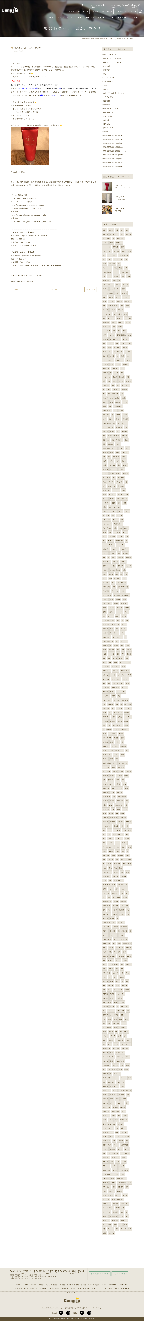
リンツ (128, 448)
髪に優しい (106, 1115)
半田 (104, 616)
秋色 (121, 394)
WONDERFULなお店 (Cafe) (113, 147)
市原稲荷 (110, 704)
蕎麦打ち (105, 981)
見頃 (120, 868)
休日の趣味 (123, 927)
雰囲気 (104, 1233)
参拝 (110, 406)
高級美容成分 (115, 1111)
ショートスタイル (108, 284)
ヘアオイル (117, 830)
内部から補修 (119, 540)
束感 (129, 1183)
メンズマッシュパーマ (109, 885)
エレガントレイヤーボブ (121, 729)
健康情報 (106, 101)
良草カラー (107, 89)
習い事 (120, 721)
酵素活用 (123, 746)
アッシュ (105, 599)
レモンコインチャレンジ (122, 1136)
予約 (128, 914)
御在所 (104, 733)
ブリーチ (105, 499)
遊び (124, 952)
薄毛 (119, 1115)
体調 (127, 1187)
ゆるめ (116, 373)
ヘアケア (118, 297)
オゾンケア (106, 1199)
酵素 (124, 331)
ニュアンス (128, 318)
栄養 (111, 742)
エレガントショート (108, 620)
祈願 (111, 1061)
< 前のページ (17, 290)
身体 (127, 834)
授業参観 (105, 956)
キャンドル (113, 1094)
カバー (110, 830)
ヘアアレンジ (118, 259)
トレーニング (106, 331)
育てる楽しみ (106, 1048)
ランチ (116, 272)
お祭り (112, 692)
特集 (104, 843)
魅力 (120, 268)
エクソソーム (123, 763)
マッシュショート (108, 427)
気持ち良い (115, 893)
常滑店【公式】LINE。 (102, 11)
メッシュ (125, 284)
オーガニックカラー (108, 1057)
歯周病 (104, 805)
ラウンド (112, 675)
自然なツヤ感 (122, 1183)
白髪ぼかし (106, 1157)
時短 (119, 943)
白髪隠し (110, 838)
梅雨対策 (105, 1015)
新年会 (126, 775)
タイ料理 (105, 998)
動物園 (110, 347)
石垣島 (116, 645)
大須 (118, 650)
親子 (115, 977)
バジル (116, 1044)
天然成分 (110, 444)
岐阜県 (104, 494)
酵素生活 (120, 822)
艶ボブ (104, 608)
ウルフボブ (121, 478)
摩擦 (129, 675)
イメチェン (117, 578)
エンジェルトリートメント (110, 1078)
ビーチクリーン (122, 423)
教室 (119, 553)
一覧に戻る (53, 290)
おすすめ (116, 251)
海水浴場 (109, 729)
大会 (123, 276)
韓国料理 (118, 402)
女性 (116, 230)
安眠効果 (115, 927)
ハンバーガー (115, 1157)
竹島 (104, 381)
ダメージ (123, 1229)
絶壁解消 (119, 301)
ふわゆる (125, 364)
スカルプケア (120, 238)
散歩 (119, 465)
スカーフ (120, 536)
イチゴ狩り (106, 591)
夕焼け (117, 742)
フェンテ (121, 1166)
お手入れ (120, 310)
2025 (110, 805)
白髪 (121, 305)
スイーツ (119, 612)
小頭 (127, 826)
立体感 (125, 347)
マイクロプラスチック (109, 423)
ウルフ (104, 297)
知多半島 (124, 389)
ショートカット (107, 603)
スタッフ (105, 402)
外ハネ (111, 297)
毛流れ (128, 305)
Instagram (106, 1036)
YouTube (110, 843)
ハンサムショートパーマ (110, 448)
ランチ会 (111, 608)
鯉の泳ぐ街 (113, 1216)
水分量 (125, 1195)
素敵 (111, 599)
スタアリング (106, 1170)
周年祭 (122, 754)
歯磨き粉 (110, 985)
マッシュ (105, 289)
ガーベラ (123, 1078)
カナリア (118, 960)
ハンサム (111, 335)
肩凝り (120, 1149)
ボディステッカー (108, 847)
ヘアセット (113, 935)
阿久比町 (105, 721)
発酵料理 (119, 1191)
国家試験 (121, 377)
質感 (120, 511)
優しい (126, 440)
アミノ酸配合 (106, 1065)
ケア (129, 1229)
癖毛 (123, 654)
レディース (106, 1178)
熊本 (116, 759)
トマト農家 (106, 687)
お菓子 (125, 465)
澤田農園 (121, 977)
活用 (121, 872)
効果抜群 (105, 792)
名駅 (123, 650)
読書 (113, 515)
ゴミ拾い (128, 343)
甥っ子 (113, 1036)
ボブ (121, 234)
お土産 (104, 654)
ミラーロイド (108, 81)
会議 (104, 780)
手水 (120, 528)
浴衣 (104, 343)
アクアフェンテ (119, 1208)
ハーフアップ (124, 1006)
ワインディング (123, 255)
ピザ (110, 977)
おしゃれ (127, 838)
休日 (125, 268)
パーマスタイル (107, 595)
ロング (104, 263)
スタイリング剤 (107, 738)
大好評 (128, 872)
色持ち (104, 1191)
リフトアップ (106, 906)
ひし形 (121, 658)
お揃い (113, 557)
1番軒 (112, 1099)
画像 (121, 1065)
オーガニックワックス (120, 939)
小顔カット (106, 385)
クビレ (104, 650)
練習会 (116, 603)
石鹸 (104, 557)
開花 (110, 868)
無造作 (104, 335)
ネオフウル (121, 922)
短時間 (126, 788)
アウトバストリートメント (110, 1174)
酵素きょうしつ (122, 885)
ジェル (112, 1006)
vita (116, 1031)
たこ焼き (105, 633)
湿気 (111, 1136)
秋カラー (105, 452)
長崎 (124, 864)
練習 (119, 696)
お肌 (104, 1082)
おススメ (118, 284)
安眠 (109, 897)
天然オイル (106, 1111)
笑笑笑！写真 (108, 128)
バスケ (111, 889)
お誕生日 (124, 985)
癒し (118, 431)
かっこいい (123, 889)
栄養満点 (120, 1187)
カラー (108, 389)
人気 (125, 259)
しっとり (110, 859)
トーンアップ (127, 943)
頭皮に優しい (106, 1187)
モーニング (106, 767)
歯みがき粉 (106, 809)
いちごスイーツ (107, 524)
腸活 (119, 331)
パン (116, 641)
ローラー (114, 1166)
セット (104, 1031)
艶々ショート (119, 360)
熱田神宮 (105, 1061)
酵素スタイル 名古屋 (110, 108)
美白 (128, 910)
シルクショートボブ (115, 507)
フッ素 (117, 985)
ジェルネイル (106, 280)
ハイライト (117, 347)
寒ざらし (105, 1216)
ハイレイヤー (106, 943)
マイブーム (111, 1010)
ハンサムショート (115, 339)
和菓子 (117, 616)
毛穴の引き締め (107, 1027)
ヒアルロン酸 (119, 948)
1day (116, 859)
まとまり (118, 364)
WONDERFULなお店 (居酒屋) (113, 155)
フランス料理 (106, 587)
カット (105, 74)
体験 (111, 981)
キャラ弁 (128, 964)
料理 (123, 780)
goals (123, 1111)
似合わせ (128, 381)
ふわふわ (115, 561)
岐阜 (129, 251)
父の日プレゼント (113, 305)
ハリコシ (119, 515)
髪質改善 (106, 70)
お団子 (122, 368)
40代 (121, 230)
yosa (120, 1019)
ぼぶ (127, 893)
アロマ (110, 276)
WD (127, 750)
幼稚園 (111, 969)
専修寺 (113, 696)
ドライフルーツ (121, 582)
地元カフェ (111, 318)
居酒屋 (120, 717)
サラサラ (110, 540)
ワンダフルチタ (113, 964)
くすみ (115, 1170)
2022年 (114, 322)
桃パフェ (118, 1195)
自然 (127, 981)
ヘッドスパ (112, 536)
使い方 (104, 880)
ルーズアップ (106, 490)
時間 (109, 683)
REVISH (123, 591)
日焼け (104, 1040)
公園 (111, 629)
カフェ (115, 381)
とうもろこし (124, 1204)
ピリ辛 (112, 998)
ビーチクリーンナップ (109, 922)
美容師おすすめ (107, 1145)
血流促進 (115, 906)
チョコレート (120, 1082)
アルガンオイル (107, 939)
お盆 (111, 1052)
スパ (104, 897)
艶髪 (111, 242)
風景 (121, 969)
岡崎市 (117, 981)
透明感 (104, 612)
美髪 (127, 620)
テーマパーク (118, 352)
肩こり (104, 813)
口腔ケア (112, 1149)
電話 (117, 1099)
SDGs (105, 85)
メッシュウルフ (118, 880)
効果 (124, 599)
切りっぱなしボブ (113, 394)
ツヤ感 (104, 1120)
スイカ (121, 381)
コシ (109, 834)
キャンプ (105, 431)
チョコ (121, 448)
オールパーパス (107, 754)
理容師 (115, 377)
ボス (115, 410)
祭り (113, 582)
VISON (124, 666)
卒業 (110, 880)
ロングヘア (127, 301)
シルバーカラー (107, 700)
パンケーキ (115, 591)
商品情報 (30, 282)
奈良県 (126, 725)
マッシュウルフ (117, 725)
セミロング (116, 389)
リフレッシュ (106, 1204)
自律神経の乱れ (107, 901)
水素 (111, 1162)
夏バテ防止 (125, 1048)
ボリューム (118, 838)
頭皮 (121, 373)
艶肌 (115, 1027)
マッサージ (106, 893)
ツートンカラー (117, 637)
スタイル (111, 1233)
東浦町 (116, 738)
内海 (104, 394)
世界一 (104, 948)
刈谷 (104, 704)
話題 (113, 385)
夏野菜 (122, 356)
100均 (129, 276)
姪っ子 (119, 1036)
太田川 (113, 717)
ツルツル (105, 570)
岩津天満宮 (123, 1132)
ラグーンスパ (106, 927)
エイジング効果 (107, 952)
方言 (129, 864)
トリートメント (108, 77)
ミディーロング (121, 692)
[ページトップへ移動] (131, 1274)
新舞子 (112, 918)
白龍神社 (105, 675)
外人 (110, 712)
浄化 (104, 985)
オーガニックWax (108, 1208)
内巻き (117, 293)
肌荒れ (116, 872)
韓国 (116, 969)
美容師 (111, 851)
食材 (104, 838)
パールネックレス (108, 1132)
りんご (122, 633)
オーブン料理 (119, 1040)
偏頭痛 (116, 901)
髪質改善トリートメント (110, 511)
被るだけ (105, 931)
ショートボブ (106, 247)
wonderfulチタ (119, 1061)
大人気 (128, 322)
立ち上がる (122, 1027)
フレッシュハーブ (125, 1044)
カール (104, 419)
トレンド (105, 242)
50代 (112, 1178)
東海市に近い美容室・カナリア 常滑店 (26, 275)
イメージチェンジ (108, 360)
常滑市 (122, 247)
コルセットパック (117, 788)
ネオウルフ (116, 457)
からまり (105, 1149)
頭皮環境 (115, 1212)
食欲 (114, 1187)
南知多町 (127, 712)
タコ (127, 1216)
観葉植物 (105, 1099)
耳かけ (115, 280)
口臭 (113, 809)
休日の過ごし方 (107, 272)
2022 (104, 318)
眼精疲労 (123, 901)
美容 (115, 1002)
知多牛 (124, 1157)
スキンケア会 (114, 1015)
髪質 (115, 1225)
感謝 (104, 990)
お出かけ (106, 120)
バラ (120, 1069)
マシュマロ (122, 817)
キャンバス (106, 708)
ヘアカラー (113, 469)
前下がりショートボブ (109, 566)
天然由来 (112, 1183)
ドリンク (112, 553)
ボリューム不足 (123, 1170)
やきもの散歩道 (122, 931)
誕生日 (113, 503)
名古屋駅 (105, 817)
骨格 (104, 830)
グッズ (112, 1103)
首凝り (111, 813)
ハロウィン (112, 465)
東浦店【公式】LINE (126, 11)
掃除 (116, 1132)
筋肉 (129, 847)
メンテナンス (106, 561)
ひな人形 (120, 1124)
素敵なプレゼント (117, 440)
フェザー (125, 679)
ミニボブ (118, 415)
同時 (115, 528)
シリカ (117, 1162)
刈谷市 (125, 402)
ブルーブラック (107, 528)
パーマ (110, 259)
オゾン (104, 536)
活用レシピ (106, 746)
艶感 (114, 331)
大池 (109, 910)
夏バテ (110, 1044)
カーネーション (112, 1069)
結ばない (111, 612)
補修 (127, 1103)
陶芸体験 (105, 742)
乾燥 (118, 654)
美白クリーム (106, 796)
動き (119, 503)
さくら (104, 574)
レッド (125, 532)
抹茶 (114, 796)
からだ (117, 780)
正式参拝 (128, 557)
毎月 (113, 708)
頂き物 (117, 452)
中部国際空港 (122, 796)
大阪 (114, 587)
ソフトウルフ (106, 876)
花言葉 (126, 1069)
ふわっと (105, 553)
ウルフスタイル (107, 1002)
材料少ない (113, 817)
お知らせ (119, 775)
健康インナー (124, 1015)
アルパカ (105, 1073)
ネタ (128, 1010)
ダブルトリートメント (123, 1057)
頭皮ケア (123, 1128)
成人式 (104, 532)
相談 (116, 1229)
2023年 (126, 528)
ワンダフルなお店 (123, 587)
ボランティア (106, 1141)
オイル (112, 792)
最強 (116, 343)
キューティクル (107, 1225)
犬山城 (111, 574)
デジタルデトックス (117, 1199)
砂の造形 (112, 956)
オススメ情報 (108, 97)
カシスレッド (106, 771)
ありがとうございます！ (110, 763)
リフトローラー (119, 805)
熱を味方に (123, 1220)
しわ (125, 1036)
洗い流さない (119, 750)
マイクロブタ (125, 385)
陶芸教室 (105, 645)
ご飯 (115, 268)
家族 (121, 964)
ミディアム (112, 263)
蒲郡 (128, 377)
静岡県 (104, 889)
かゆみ (117, 851)
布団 (124, 503)
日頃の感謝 (121, 956)
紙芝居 (112, 801)
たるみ (110, 1019)
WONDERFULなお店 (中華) (112, 143)
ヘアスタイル (114, 234)
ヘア (119, 263)
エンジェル (127, 708)
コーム (125, 809)
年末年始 (105, 775)
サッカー (128, 1040)
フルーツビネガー (118, 683)
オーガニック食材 (108, 1195)
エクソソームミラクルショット (114, 93)
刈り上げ (105, 473)
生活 (114, 943)
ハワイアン (127, 717)
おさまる (124, 293)
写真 (128, 1094)
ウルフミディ (106, 671)
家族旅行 (119, 998)
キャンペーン (111, 486)
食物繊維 (120, 855)
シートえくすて (119, 1052)
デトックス (116, 1023)
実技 (129, 335)
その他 (105, 131)
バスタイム (106, 1220)
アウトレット (114, 633)
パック (124, 1023)
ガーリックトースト (125, 1090)
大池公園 (105, 692)
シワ (104, 1019)
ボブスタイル (106, 637)
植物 (110, 578)
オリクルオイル (124, 1153)
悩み (104, 1229)
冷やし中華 (116, 1048)
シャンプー (127, 352)
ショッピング (124, 549)
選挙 (104, 540)
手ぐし (115, 658)
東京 (109, 662)
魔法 (104, 436)
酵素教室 (115, 247)
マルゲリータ (115, 687)
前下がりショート (125, 662)
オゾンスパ (117, 1073)
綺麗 (109, 457)
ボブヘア (128, 360)
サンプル (121, 1002)
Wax (114, 326)
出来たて (105, 1094)
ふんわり (119, 318)
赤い (129, 1078)
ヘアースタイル (107, 314)
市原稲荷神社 (118, 406)
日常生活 (106, 124)
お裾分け (124, 436)
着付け (104, 964)
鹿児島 (124, 624)
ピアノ (111, 1120)
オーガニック (106, 326)
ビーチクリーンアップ (109, 1124)
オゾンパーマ (108, 66)
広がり (125, 1115)
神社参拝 (110, 780)
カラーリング (106, 478)
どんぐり (125, 419)
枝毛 (129, 830)
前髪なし (121, 322)
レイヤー (110, 616)
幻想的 (111, 1040)
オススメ (105, 339)
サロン (124, 251)
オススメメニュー (108, 784)
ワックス (110, 343)
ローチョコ (106, 679)
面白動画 (115, 1107)
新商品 (116, 826)
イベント (105, 759)
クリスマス (121, 486)
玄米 (104, 725)
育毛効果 (128, 948)
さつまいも (120, 1103)
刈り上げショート (115, 473)
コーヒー (105, 1136)
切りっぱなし (118, 314)
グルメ (126, 612)
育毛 (121, 1212)
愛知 (114, 1141)
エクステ (128, 822)
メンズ (104, 578)
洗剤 (111, 364)
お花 (121, 973)
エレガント (106, 666)
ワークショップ (116, 679)
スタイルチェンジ (108, 641)
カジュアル (106, 696)
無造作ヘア (106, 368)
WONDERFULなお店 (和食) (112, 135)
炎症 (123, 851)
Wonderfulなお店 (115, 570)
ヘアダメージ (118, 712)
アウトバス (126, 297)
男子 (116, 889)
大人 (104, 486)
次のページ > (90, 290)
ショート (105, 234)
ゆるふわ (116, 276)
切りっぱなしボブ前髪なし (122, 595)
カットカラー (120, 994)
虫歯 (127, 801)
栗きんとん (106, 440)
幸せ (104, 683)
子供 (104, 276)
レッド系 (128, 771)
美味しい (105, 373)
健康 (104, 444)
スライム (105, 1103)
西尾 (109, 381)
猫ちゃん (115, 1065)
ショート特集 (124, 906)
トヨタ (104, 868)
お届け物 (105, 310)
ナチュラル (115, 368)
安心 (120, 1225)
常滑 (111, 402)
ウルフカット (122, 675)
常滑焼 (122, 738)
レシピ (121, 733)
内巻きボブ (106, 549)
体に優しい (121, 767)
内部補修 (105, 1183)
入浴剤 (117, 398)
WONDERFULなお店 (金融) (112, 166)
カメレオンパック (113, 1153)
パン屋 (105, 301)
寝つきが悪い (116, 897)
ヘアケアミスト (121, 1178)
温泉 (121, 645)
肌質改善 (125, 553)
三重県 (128, 645)
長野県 (128, 1065)
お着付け (118, 784)
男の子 (104, 969)
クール (128, 683)
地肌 (104, 859)
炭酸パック (106, 788)
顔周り (129, 650)
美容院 (111, 1031)
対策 (115, 1019)
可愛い (124, 289)
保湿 (124, 830)
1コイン (126, 1149)
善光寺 (124, 490)
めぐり (104, 851)
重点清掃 (118, 599)
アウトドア (117, 952)
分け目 (121, 1216)
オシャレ (115, 520)
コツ (104, 259)
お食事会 (127, 608)
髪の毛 (112, 499)
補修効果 (105, 1052)
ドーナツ (119, 792)
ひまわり (115, 973)
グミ (104, 1010)
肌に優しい (123, 1120)
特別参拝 (121, 914)
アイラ (104, 977)
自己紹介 (110, 960)
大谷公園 (115, 876)
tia (121, 1031)
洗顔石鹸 (121, 910)
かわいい (109, 864)
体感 (127, 1141)
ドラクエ (123, 1099)
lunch (104, 662)
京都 (125, 574)
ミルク (116, 1145)
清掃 (121, 520)
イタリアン (106, 717)
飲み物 (113, 855)
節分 (127, 536)
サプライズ (106, 503)
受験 (116, 1128)
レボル (122, 1086)
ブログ (125, 960)
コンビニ (105, 1086)
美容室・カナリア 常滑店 (18, 282)
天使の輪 (105, 356)
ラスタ (128, 973)
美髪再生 (105, 822)
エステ (127, 1019)
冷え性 (124, 1162)
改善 (109, 658)
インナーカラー (124, 272)
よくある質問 (108, 116)
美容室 (111, 230)
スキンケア (120, 801)
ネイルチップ (118, 990)
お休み (112, 775)
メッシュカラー (107, 352)
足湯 (109, 1023)
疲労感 (125, 897)
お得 (125, 482)
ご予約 (116, 754)
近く (104, 1069)
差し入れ (123, 629)
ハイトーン (115, 549)
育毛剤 (104, 406)
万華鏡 (125, 415)
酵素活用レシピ (108, 112)
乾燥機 (104, 507)
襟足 (124, 570)
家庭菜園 (105, 994)
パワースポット (112, 255)
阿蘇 (111, 759)
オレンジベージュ (108, 398)
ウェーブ (111, 301)
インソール (117, 532)
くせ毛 (122, 1174)
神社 (104, 255)
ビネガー (124, 687)
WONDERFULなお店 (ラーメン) (114, 151)
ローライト (116, 490)
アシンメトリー (107, 872)
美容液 (124, 398)
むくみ (117, 847)
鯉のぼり (105, 918)
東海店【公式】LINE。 (78, 11)
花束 (104, 457)
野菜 (109, 725)
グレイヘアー (120, 545)
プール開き (106, 322)
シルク (129, 356)
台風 (125, 427)
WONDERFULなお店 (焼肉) (112, 158)
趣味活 (126, 721)
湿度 (104, 347)
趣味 (116, 813)
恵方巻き (112, 822)
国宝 (116, 574)
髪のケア (105, 935)
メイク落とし (106, 914)
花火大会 (125, 339)
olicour (122, 1107)
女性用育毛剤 (124, 1145)
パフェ (121, 771)
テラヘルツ (106, 1166)
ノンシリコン (106, 377)
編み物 (122, 813)
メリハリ (115, 671)
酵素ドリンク (118, 524)
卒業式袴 (120, 566)
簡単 (104, 305)
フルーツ (119, 708)
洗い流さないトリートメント (111, 624)
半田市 (124, 616)
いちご (115, 910)
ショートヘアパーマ (108, 545)
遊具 (116, 629)
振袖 (124, 784)
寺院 (127, 658)
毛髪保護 (105, 1006)
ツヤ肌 (111, 948)
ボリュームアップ (108, 482)
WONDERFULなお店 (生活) (112, 162)
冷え (116, 1120)
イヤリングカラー (123, 494)
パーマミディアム (108, 293)
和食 (118, 620)
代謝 (107, 515)
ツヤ (125, 1225)
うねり (104, 712)
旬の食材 (115, 1204)
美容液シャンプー (108, 1128)
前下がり (123, 561)
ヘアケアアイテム (118, 834)
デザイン (110, 1229)
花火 (125, 314)
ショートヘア (106, 520)
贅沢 (111, 452)
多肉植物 (124, 431)
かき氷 (112, 356)
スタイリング (115, 666)
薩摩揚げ (105, 629)
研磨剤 (119, 809)
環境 (116, 704)
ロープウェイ (113, 733)
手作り (111, 419)
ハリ (104, 834)
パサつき (111, 654)
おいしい (112, 310)
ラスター (121, 935)
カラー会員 (118, 482)
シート (128, 855)
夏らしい (119, 608)
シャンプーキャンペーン (121, 700)
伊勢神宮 (120, 557)
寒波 (110, 532)
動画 (121, 893)
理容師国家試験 (121, 335)
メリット (127, 511)
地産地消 (111, 1191)
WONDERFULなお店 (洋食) (112, 139)
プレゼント (123, 603)
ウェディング (106, 1107)
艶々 (114, 478)
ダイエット (106, 855)
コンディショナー (108, 750)
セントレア (112, 494)
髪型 (127, 230)
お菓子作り (106, 415)
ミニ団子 (105, 1162)
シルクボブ (125, 452)
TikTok (126, 1031)
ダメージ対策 (106, 1212)
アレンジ (121, 469)
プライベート (106, 973)
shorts (117, 843)
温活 (104, 1023)
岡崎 (104, 658)
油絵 (129, 704)
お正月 (115, 662)
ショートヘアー (114, 289)
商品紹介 (124, 843)
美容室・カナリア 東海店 (112, 58)
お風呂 (113, 767)
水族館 (121, 410)
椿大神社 (112, 931)
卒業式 (112, 431)
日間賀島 (127, 990)
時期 (115, 868)
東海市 (104, 230)
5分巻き (120, 326)
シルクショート (107, 410)
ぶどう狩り (115, 746)
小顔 (121, 826)
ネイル (110, 990)
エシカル (105, 364)
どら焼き (111, 650)
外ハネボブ (118, 427)
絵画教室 (112, 721)
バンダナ (118, 419)
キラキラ (121, 1094)
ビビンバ (105, 801)
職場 (104, 1153)
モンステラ (124, 641)
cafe (118, 385)
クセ (124, 578)
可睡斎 (115, 914)
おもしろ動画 (120, 1010)
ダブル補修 (117, 864)
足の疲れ (120, 1141)
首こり (124, 847)
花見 (104, 910)
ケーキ (115, 771)
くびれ (124, 457)
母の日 (129, 956)
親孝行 (112, 994)
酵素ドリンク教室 (126, 859)
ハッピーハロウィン (113, 436)
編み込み (105, 469)
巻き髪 (129, 654)
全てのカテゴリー (109, 54)
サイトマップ (72, 1292)
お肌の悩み (111, 1082)
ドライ (115, 1090)
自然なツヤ (115, 1220)
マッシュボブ (106, 1090)
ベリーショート (107, 268)
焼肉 (104, 960)
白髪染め (125, 473)
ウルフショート (124, 671)
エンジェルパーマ (122, 499)
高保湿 (113, 1115)
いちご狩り (106, 582)
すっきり (118, 444)
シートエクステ (107, 826)
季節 (104, 1044)
